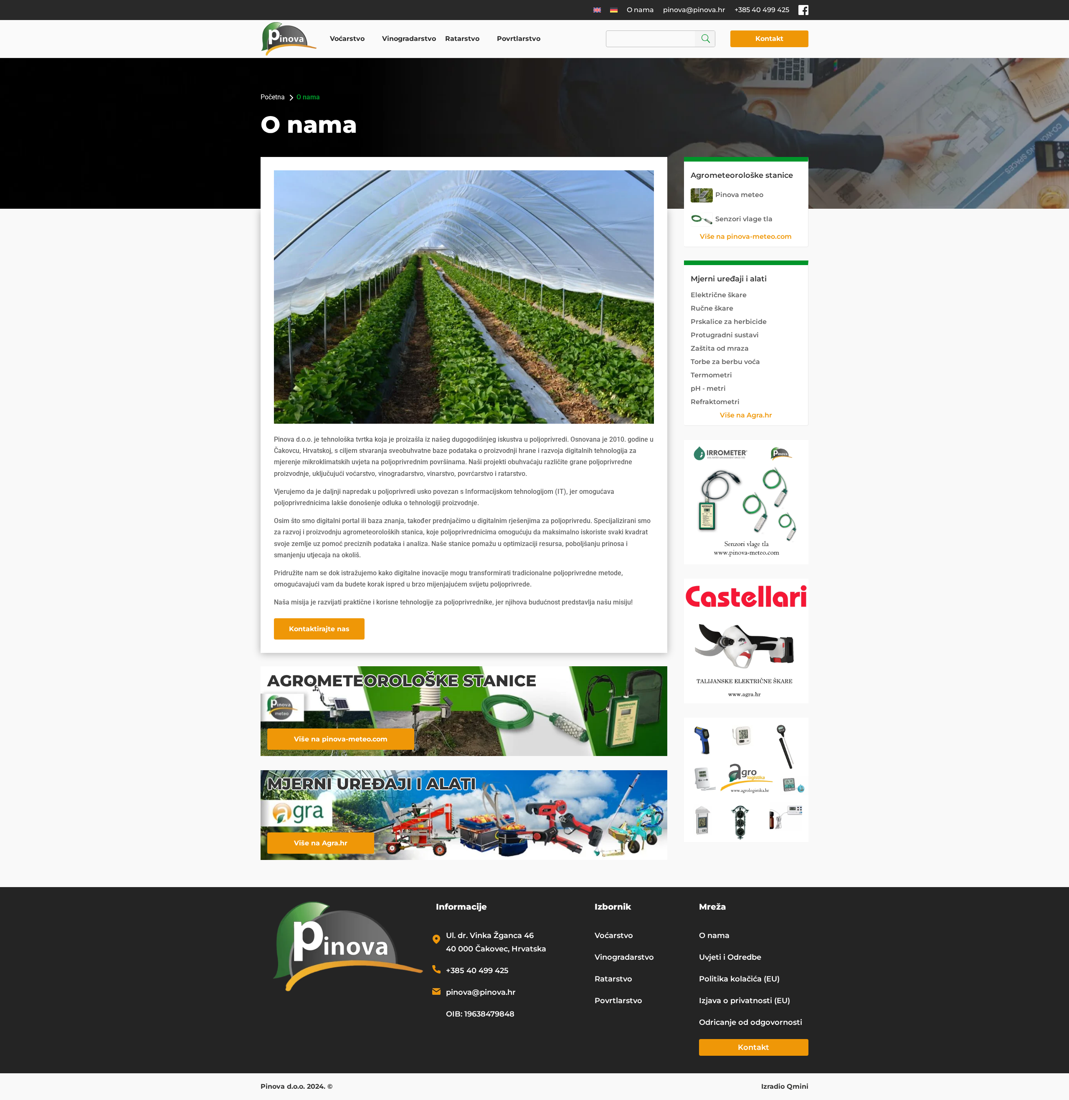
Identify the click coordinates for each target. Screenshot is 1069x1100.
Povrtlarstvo (518, 39)
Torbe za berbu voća (725, 362)
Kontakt (769, 39)
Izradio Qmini (784, 1087)
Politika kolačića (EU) (739, 979)
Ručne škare (712, 308)
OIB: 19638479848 (480, 1014)
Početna (273, 97)
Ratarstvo (462, 39)
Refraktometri (715, 402)
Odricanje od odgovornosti (750, 1022)
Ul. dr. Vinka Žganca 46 (490, 935)
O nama (640, 10)
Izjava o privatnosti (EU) (744, 1000)
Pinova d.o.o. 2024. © (297, 1087)
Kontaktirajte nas (319, 629)
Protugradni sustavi (725, 335)
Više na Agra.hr (320, 843)
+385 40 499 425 (762, 10)
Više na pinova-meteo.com (341, 739)
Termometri (711, 375)
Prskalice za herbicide (729, 322)
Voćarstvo (347, 39)
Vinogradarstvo (409, 39)
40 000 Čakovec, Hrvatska (496, 948)
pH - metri (708, 388)
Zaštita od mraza (720, 348)
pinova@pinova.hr (694, 10)
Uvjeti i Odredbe (730, 957)
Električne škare (719, 295)
